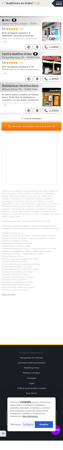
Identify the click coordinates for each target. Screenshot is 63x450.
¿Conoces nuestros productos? (31, 363)
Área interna (31, 393)
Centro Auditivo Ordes (17, 53)
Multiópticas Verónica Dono (20, 85)
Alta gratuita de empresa (31, 358)
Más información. (30, 416)
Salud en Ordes (8, 294)
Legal (31, 383)
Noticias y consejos (31, 373)
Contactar (31, 378)
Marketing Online (31, 368)
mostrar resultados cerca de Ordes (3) (33, 126)
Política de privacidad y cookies (31, 388)
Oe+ (7, 20)
